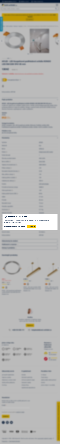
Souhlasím (32, 226)
